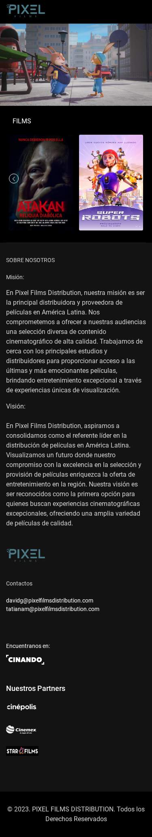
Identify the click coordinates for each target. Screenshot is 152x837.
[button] (138, 178)
